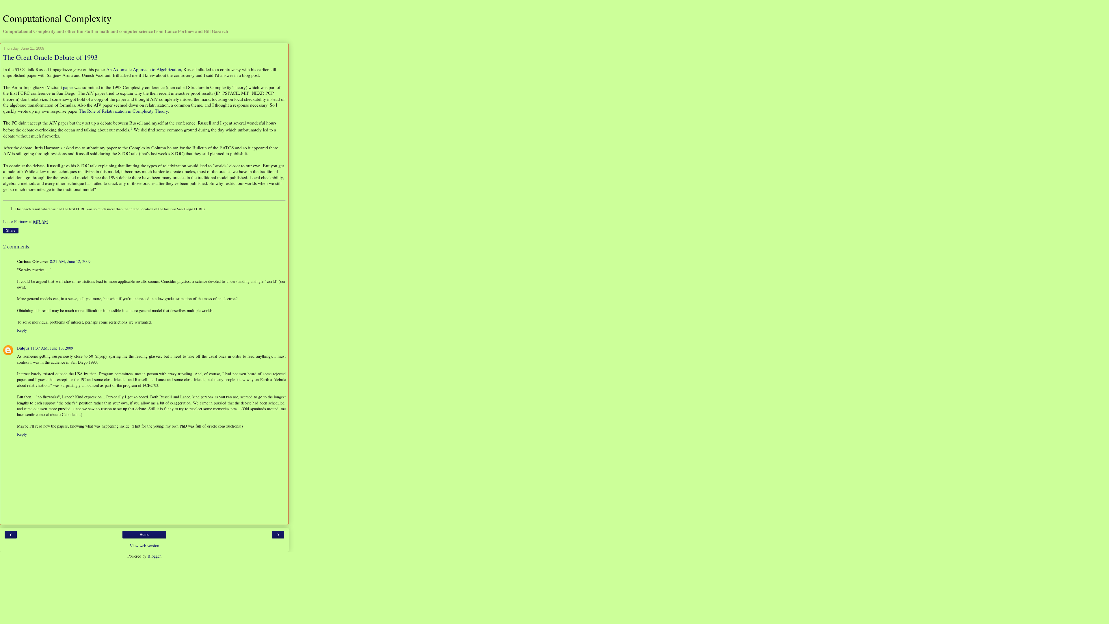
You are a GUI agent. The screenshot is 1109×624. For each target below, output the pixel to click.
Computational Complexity (57, 18)
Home (144, 535)
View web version (144, 545)
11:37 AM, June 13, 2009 (52, 348)
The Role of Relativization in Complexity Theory (123, 111)
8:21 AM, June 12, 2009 (70, 261)
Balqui (23, 348)
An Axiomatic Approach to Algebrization (143, 69)
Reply (22, 330)
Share (11, 231)
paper (68, 87)
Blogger (154, 556)
